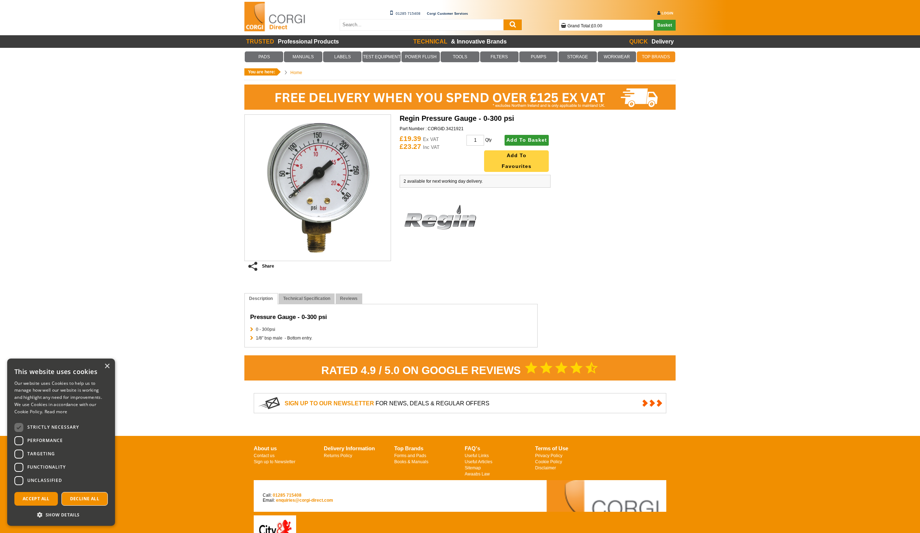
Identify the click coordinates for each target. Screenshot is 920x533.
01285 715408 (408, 13)
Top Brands (408, 448)
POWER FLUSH (420, 57)
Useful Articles (478, 461)
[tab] (261, 298)
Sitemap (473, 467)
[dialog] (61, 442)
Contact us (264, 455)
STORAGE (577, 57)
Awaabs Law (477, 474)
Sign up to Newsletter (274, 461)
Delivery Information (349, 448)
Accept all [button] (36, 499)
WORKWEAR (617, 57)
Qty (488, 139)
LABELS (342, 57)
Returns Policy (338, 455)
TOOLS (460, 57)
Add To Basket (526, 140)
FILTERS (499, 57)
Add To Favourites (517, 161)
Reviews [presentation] (349, 298)
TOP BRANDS (656, 57)
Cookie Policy (548, 461)
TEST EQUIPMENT (381, 57)
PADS (264, 57)
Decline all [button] (84, 499)
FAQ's (472, 448)
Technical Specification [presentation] (306, 298)
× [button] (107, 366)
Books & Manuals (411, 461)
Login (667, 13)
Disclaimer (545, 467)
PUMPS (538, 57)
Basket (664, 25)
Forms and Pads (410, 455)
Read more (56, 412)
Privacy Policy (548, 455)
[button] (61, 514)
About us (265, 448)
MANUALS (303, 57)
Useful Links (477, 455)
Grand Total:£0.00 (584, 25)
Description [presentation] (261, 298)
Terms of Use (551, 448)
